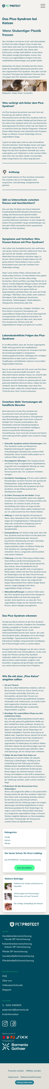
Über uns (7, 980)
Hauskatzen (20, 518)
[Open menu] (43, 6)
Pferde (7, 843)
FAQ (4, 976)
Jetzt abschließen (24, 868)
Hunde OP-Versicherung (17, 939)
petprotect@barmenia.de (15, 1009)
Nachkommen (10, 492)
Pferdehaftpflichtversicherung (18, 960)
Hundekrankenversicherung (16, 936)
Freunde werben (16, 1070)
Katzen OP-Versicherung (17, 946)
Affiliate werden (33, 1070)
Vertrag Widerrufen (24, 1082)
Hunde (7, 837)
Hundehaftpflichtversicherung (18, 956)
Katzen (7, 840)
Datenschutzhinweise (31, 1077)
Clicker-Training (15, 819)
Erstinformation (10, 1014)
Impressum (13, 1077)
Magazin (6, 989)
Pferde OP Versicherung (14, 951)
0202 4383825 (13, 1005)
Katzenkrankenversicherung (17, 943)
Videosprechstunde (12, 985)
